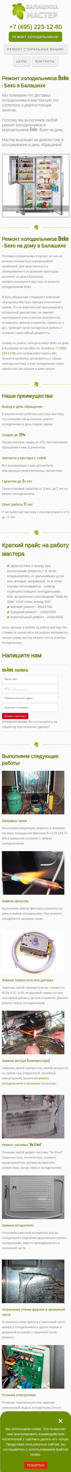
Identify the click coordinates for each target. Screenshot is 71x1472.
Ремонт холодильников (35, 36)
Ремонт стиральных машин (35, 49)
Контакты (45, 61)
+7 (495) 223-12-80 (35, 26)
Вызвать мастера (15, 716)
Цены (21, 61)
